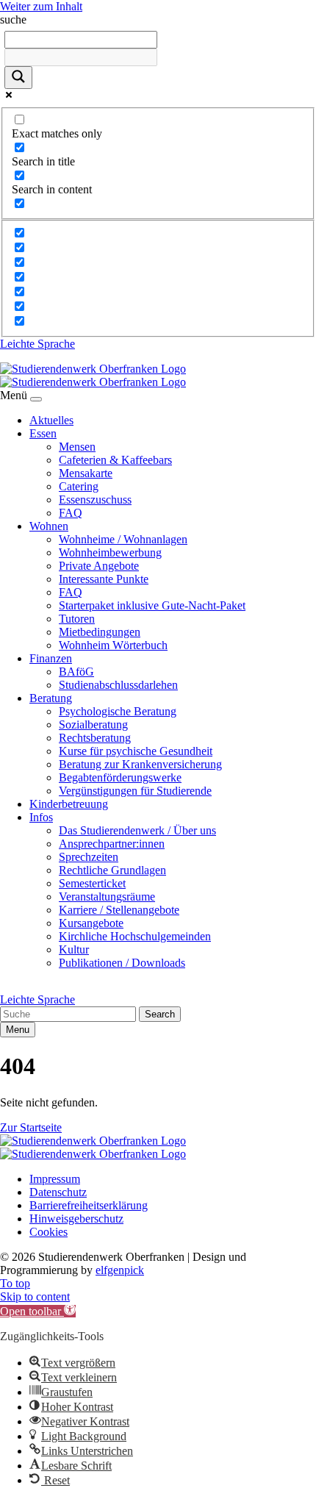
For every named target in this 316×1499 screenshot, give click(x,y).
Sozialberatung (93, 724)
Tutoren (77, 618)
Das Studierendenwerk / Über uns (137, 830)
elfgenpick (120, 1270)
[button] (38, 1311)
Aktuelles (51, 420)
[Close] (36, 399)
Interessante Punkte (103, 579)
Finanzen (50, 658)
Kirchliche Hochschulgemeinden (135, 936)
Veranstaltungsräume (107, 896)
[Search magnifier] (18, 77)
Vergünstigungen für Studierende (135, 790)
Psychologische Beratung (117, 711)
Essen (43, 433)
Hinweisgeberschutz (76, 1218)
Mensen (77, 446)
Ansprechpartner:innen (112, 843)
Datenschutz (58, 1192)
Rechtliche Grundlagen (112, 870)
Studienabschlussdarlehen (118, 685)
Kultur (74, 949)
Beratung (50, 698)
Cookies (48, 1232)
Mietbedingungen (99, 632)
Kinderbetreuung (68, 804)
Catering (78, 486)
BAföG (76, 671)
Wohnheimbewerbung (110, 552)
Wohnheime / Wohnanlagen (123, 539)
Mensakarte (85, 473)
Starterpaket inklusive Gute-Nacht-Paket (152, 605)
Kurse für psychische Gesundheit (135, 751)
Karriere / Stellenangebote (119, 910)
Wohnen (48, 526)
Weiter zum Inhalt (41, 6)
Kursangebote (91, 923)
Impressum (54, 1179)
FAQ (70, 513)
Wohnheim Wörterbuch (113, 645)
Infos (41, 817)
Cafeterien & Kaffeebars (115, 460)
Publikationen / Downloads (122, 962)
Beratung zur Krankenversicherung (140, 764)
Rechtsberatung (95, 737)
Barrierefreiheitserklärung (88, 1205)
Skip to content (35, 1296)
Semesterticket (92, 883)
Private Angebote (99, 565)
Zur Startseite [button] (31, 1127)
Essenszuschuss (95, 499)
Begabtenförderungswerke (120, 777)
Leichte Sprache (37, 343)
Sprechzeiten (88, 857)
